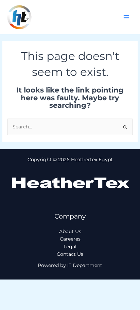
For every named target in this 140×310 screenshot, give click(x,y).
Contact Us (70, 254)
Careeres (70, 239)
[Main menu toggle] (127, 17)
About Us (70, 231)
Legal (70, 246)
